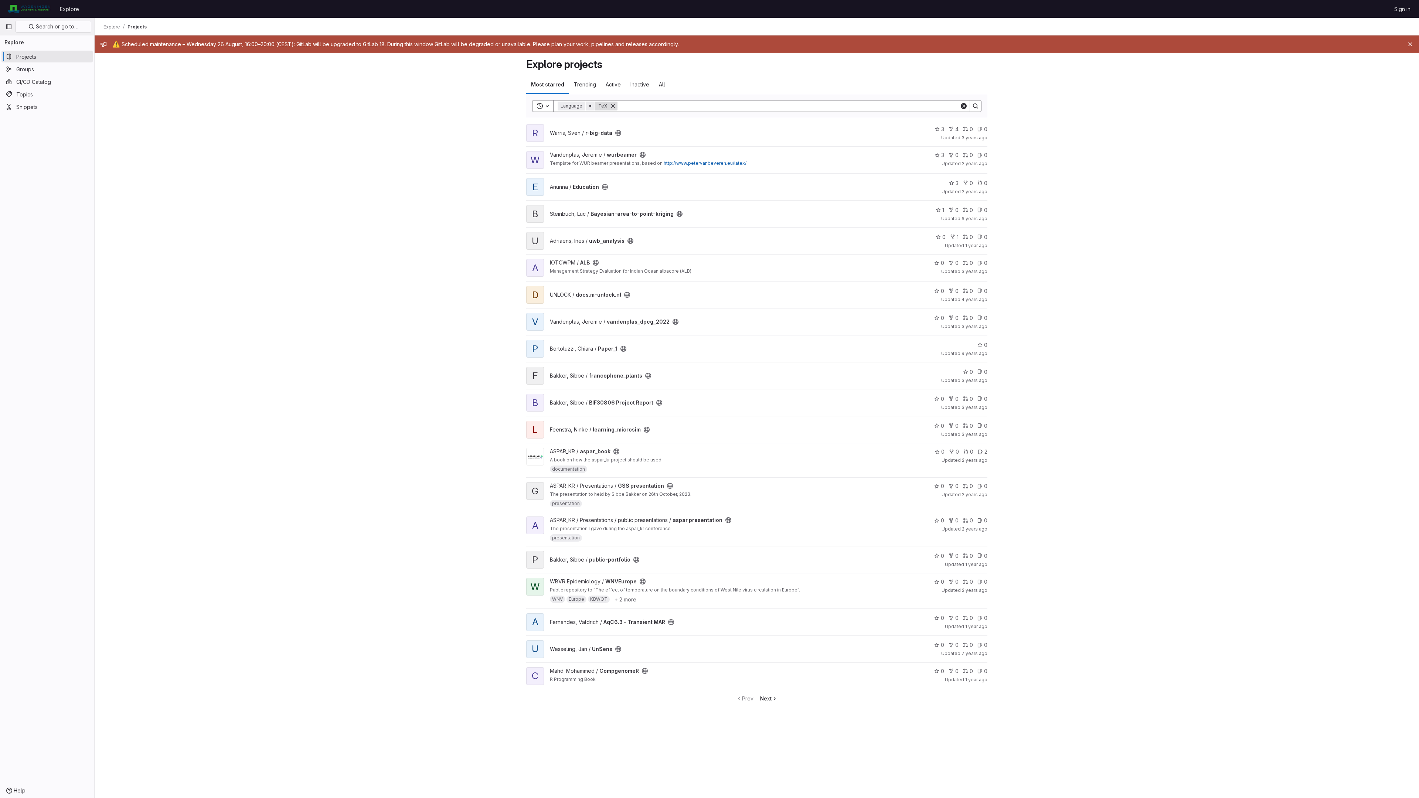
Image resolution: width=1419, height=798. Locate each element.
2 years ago (974, 163)
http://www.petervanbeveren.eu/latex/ (705, 163)
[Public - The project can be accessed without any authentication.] (618, 133)
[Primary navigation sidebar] (9, 27)
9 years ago (974, 353)
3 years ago (974, 137)
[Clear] (963, 106)
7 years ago (974, 653)
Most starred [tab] (547, 84)
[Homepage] (29, 9)
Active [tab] (613, 84)
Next (766, 698)
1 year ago (976, 245)
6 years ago (974, 218)
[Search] (975, 106)
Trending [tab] (585, 84)
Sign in (1402, 9)
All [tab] (662, 84)
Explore (69, 9)
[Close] (1410, 44)
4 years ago (974, 299)
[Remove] (613, 106)
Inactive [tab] (639, 84)
